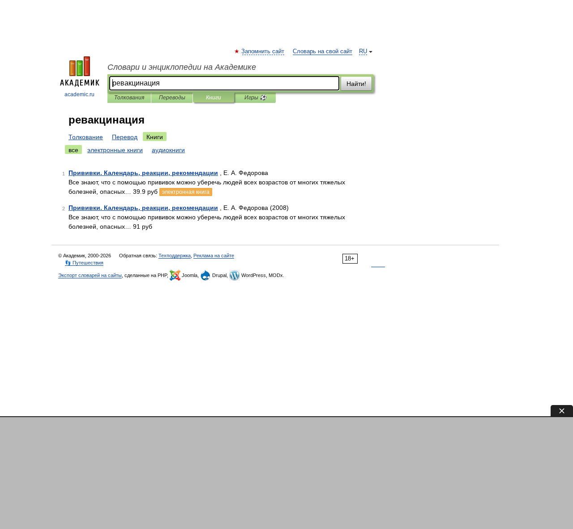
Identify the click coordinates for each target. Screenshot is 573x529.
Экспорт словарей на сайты (90, 275)
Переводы (172, 97)
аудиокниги (168, 150)
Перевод (124, 137)
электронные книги (115, 150)
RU (363, 51)
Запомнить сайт (263, 51)
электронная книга (186, 192)
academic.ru (79, 94)
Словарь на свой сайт (322, 51)
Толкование (85, 137)
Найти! (356, 83)
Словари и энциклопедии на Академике (181, 67)
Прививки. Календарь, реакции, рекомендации (143, 172)
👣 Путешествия (84, 262)
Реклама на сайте (213, 255)
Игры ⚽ (255, 97)
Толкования (129, 97)
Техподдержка (174, 255)
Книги (213, 97)
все (73, 150)
